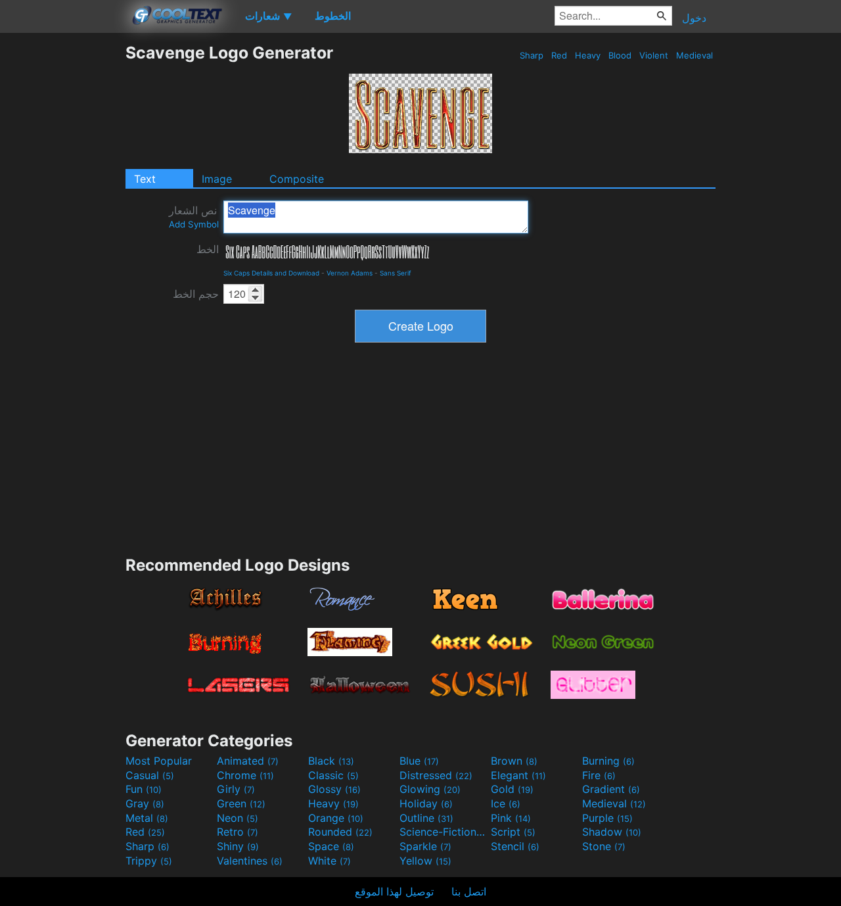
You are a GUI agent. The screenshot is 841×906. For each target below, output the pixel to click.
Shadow (611, 831)
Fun (143, 789)
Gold (512, 789)
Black (331, 760)
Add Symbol (194, 224)
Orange (335, 817)
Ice (505, 803)
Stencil (515, 846)
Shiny (238, 846)
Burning (608, 760)
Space (331, 846)
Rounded (340, 831)
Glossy (334, 789)
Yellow (425, 860)
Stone (603, 846)
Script (513, 831)
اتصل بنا (468, 891)
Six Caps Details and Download (271, 273)
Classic (333, 775)
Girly (236, 789)
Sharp (531, 55)
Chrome (245, 775)
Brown (514, 760)
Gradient (611, 789)
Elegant (518, 775)
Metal (146, 817)
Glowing (430, 789)
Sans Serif (395, 273)
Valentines (250, 860)
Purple (607, 817)
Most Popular (158, 760)
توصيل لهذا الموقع (394, 891)
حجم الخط (196, 293)
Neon (237, 817)
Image (217, 178)
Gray (144, 803)
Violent (654, 55)
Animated (248, 760)
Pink (511, 817)
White (329, 860)
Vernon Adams (350, 273)
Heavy (587, 55)
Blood (620, 55)
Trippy (148, 860)
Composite (296, 178)
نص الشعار (194, 216)
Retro (237, 831)
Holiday (426, 803)
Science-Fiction (443, 831)
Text (145, 178)
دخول (694, 17)
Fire (599, 775)
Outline (426, 817)
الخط (207, 249)
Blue (419, 760)
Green (241, 803)
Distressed (435, 775)
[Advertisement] (62, 240)
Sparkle (425, 846)
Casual (149, 775)
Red (559, 55)
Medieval (694, 55)
